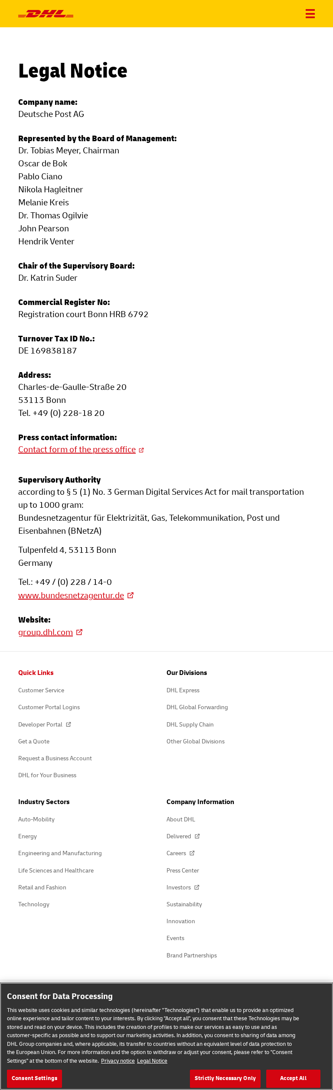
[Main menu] (310, 13)
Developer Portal (41, 724)
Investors (179, 887)
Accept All (293, 1078)
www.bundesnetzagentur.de (71, 595)
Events (175, 938)
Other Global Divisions (195, 741)
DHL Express (182, 690)
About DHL (180, 819)
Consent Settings (34, 1078)
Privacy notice (118, 1061)
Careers (176, 853)
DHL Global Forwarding (197, 707)
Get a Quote (33, 741)
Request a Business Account (55, 758)
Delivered (179, 836)
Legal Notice (152, 1061)
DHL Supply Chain (190, 724)
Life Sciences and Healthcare (56, 870)
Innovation (180, 921)
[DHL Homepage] (45, 14)
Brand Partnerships (191, 955)
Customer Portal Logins (49, 707)
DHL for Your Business (47, 775)
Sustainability (184, 904)
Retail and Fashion (42, 887)
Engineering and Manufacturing (60, 853)
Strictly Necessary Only (225, 1078)
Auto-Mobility (36, 819)
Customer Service (41, 690)
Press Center (182, 870)
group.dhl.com (45, 632)
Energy (27, 836)
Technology (33, 904)
